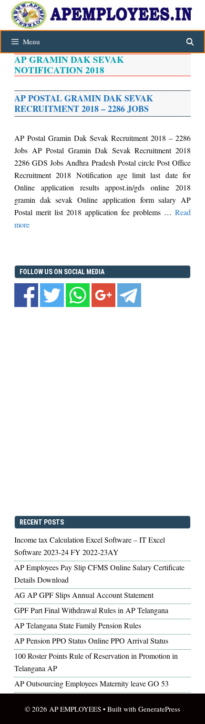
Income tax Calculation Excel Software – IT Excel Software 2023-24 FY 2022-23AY (89, 546)
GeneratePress (159, 709)
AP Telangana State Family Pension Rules (77, 625)
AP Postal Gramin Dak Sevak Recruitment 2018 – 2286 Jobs (83, 103)
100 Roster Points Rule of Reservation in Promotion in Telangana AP (96, 662)
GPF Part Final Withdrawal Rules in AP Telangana (91, 610)
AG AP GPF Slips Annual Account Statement (84, 595)
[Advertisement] (102, 413)
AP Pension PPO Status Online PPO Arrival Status (91, 640)
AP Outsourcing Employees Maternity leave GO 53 (91, 683)
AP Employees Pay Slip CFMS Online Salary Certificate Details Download (99, 573)
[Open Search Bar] (190, 41)
